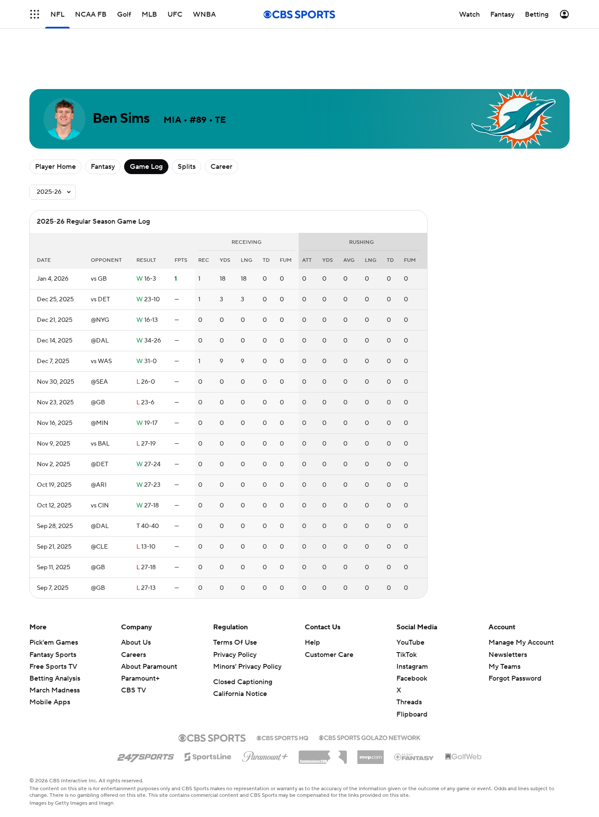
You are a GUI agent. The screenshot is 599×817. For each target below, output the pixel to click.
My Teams (504, 666)
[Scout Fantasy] (414, 756)
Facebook (411, 678)
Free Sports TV (53, 666)
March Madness (54, 690)
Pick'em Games (53, 642)
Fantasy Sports (52, 654)
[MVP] (370, 753)
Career (221, 166)
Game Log (146, 166)
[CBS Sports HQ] (282, 737)
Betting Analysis (54, 678)
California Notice (240, 693)
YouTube (410, 642)
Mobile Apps (49, 702)
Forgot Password (515, 678)
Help (312, 642)
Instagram (412, 666)
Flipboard (412, 714)
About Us (136, 642)
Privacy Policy (235, 654)
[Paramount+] (265, 754)
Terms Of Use (235, 642)
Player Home (55, 166)
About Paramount (149, 666)
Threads (409, 702)
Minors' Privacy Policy (247, 666)
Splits (187, 166)
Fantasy (103, 166)
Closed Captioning (242, 682)
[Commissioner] (323, 753)
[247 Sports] (145, 755)
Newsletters (507, 654)
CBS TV (133, 690)
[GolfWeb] (463, 757)
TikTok (406, 654)
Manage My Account (521, 642)
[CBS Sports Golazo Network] (370, 736)
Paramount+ (140, 678)
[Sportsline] (208, 755)
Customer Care (329, 654)
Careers (133, 654)
